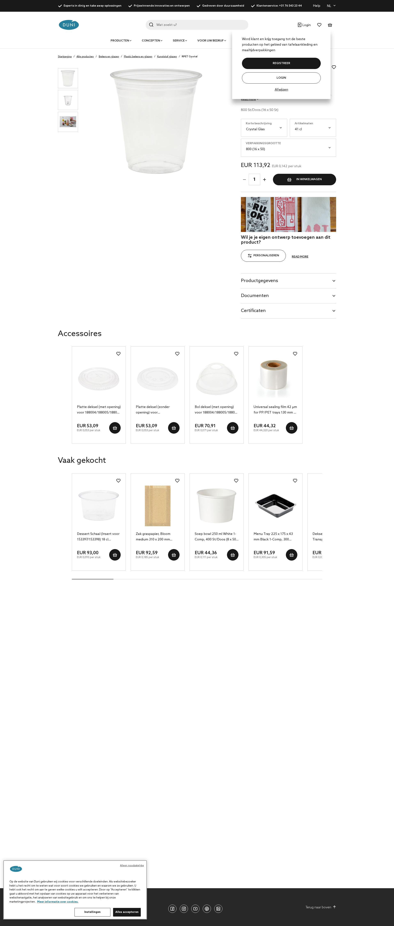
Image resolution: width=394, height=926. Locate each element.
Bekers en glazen (109, 56)
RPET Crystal (189, 56)
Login (281, 78)
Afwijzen (281, 90)
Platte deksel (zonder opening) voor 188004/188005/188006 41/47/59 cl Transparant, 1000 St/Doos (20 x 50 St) (155, 410)
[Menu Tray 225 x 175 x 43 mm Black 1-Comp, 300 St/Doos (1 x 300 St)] (275, 505)
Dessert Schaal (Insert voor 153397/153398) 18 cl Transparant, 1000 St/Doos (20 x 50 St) (98, 537)
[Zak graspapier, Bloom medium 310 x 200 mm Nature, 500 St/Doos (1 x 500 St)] (158, 505)
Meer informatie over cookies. (57, 901)
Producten (120, 41)
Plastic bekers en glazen (138, 56)
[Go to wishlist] (319, 25)
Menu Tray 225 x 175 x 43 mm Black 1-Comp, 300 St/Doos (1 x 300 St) (273, 537)
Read (248, 99)
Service (179, 41)
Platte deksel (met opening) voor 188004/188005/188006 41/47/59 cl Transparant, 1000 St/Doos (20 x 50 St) (99, 410)
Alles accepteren (127, 912)
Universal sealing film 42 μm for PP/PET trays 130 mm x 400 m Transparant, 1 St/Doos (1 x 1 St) (275, 410)
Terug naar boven (318, 907)
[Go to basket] (330, 25)
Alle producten (85, 56)
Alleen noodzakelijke (132, 865)
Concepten (151, 41)
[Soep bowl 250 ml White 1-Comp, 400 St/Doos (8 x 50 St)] (216, 505)
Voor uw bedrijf (210, 41)
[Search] (151, 24)
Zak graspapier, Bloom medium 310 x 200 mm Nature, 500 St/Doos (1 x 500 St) (155, 537)
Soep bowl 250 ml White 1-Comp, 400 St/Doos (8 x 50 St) (215, 537)
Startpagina (65, 56)
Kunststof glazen (167, 56)
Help (316, 6)
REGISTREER (281, 63)
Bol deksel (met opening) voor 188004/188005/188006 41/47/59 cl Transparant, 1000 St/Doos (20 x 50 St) (216, 410)
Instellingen (92, 912)
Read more (300, 257)
